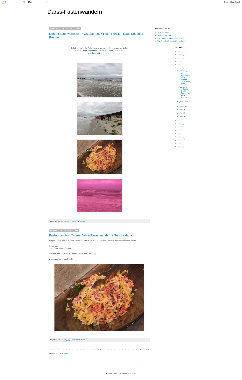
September (184, 101)
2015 (180, 120)
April (181, 116)
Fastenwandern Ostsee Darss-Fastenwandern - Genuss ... (184, 92)
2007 (180, 147)
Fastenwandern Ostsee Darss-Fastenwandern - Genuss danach (92, 235)
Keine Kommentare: (79, 221)
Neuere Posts (55, 349)
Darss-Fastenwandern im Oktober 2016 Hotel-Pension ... (184, 79)
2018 (180, 61)
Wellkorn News (163, 33)
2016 (180, 68)
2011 (180, 134)
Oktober (183, 71)
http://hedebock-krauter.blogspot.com (171, 41)
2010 (180, 137)
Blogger (132, 373)
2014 (180, 124)
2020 (180, 55)
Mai (181, 113)
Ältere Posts (144, 349)
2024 (180, 51)
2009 (180, 140)
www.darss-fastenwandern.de (99, 53)
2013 (180, 127)
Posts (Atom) (63, 353)
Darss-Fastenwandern (74, 12)
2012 (180, 130)
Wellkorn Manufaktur (165, 35)
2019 (180, 58)
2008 (180, 143)
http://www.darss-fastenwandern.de (170, 38)
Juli (181, 110)
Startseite (99, 349)
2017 (180, 65)
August (182, 106)
